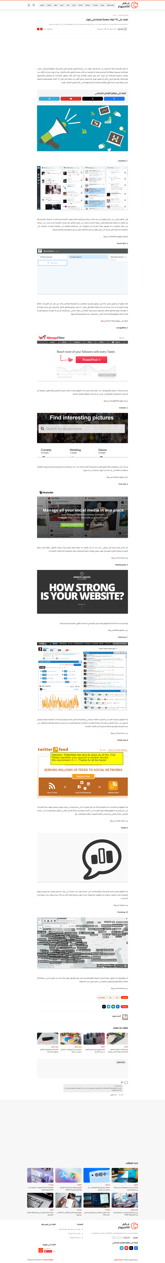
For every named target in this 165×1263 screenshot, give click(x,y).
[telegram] (49, 99)
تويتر (110, 997)
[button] (118, 1006)
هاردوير (42, 5)
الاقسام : (135, 1237)
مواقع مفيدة (101, 997)
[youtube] (71, 99)
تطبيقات (79, 1185)
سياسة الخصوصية (75, 1237)
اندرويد (61, 5)
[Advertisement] (82, 51)
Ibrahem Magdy (48, 1259)
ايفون (55, 5)
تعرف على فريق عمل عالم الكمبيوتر (69, 1229)
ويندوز (102, 5)
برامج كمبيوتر (110, 5)
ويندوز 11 (95, 5)
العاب (67, 5)
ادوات (114, 15)
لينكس (74, 5)
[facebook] (114, 99)
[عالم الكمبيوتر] (128, 5)
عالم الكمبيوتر (118, 1259)
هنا (105, 236)
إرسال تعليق (121, 1062)
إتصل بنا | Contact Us (74, 1233)
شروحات (126, 1047)
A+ (41, 29)
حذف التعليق (113, 1094)
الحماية (80, 5)
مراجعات (49, 5)
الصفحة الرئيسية (123, 15)
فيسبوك (87, 5)
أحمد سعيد (120, 29)
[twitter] (92, 99)
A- (38, 29)
